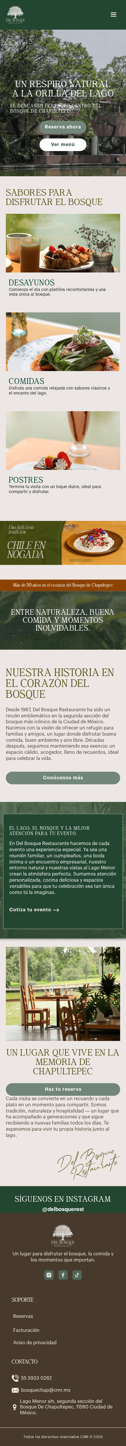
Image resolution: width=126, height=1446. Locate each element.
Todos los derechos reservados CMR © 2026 (63, 1437)
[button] (113, 14)
